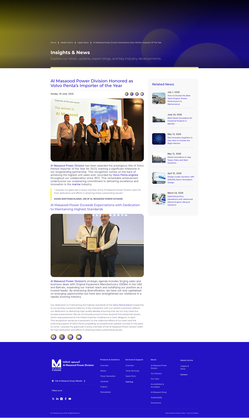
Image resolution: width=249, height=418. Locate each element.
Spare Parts (131, 376)
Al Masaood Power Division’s (68, 281)
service (96, 311)
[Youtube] (69, 399)
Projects (103, 387)
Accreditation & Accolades (157, 385)
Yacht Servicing (132, 371)
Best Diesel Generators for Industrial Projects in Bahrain (180, 121)
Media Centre (67, 42)
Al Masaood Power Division (67, 165)
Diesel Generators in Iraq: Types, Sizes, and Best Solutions (179, 160)
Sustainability (156, 397)
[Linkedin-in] (57, 399)
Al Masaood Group (159, 392)
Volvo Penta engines (125, 175)
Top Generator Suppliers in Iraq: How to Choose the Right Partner (180, 140)
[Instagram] (61, 399)
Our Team (155, 379)
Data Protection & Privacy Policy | (175, 413)
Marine (103, 371)
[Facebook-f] (65, 399)
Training (129, 382)
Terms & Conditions (192, 413)
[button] (126, 94)
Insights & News (185, 367)
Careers (183, 374)
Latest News (83, 42)
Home (53, 42)
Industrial (104, 381)
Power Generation (107, 376)
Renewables (105, 392)
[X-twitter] (53, 399)
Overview (104, 365)
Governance (156, 403)
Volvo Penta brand (122, 305)
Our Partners (156, 373)
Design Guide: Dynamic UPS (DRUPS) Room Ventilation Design (181, 180)
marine (76, 184)
